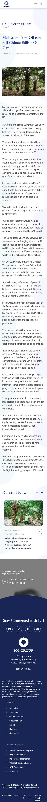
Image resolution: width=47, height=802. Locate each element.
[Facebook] (28, 629)
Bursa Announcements (19, 759)
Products (13, 771)
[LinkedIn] (9, 629)
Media (12, 725)
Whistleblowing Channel (20, 763)
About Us (13, 708)
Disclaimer (7, 795)
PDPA (17, 795)
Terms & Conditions (28, 796)
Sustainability (15, 721)
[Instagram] (19, 629)
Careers (13, 729)
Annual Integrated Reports (21, 750)
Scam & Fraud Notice (38, 798)
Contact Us (14, 733)
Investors (13, 712)
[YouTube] (37, 629)
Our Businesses (16, 716)
